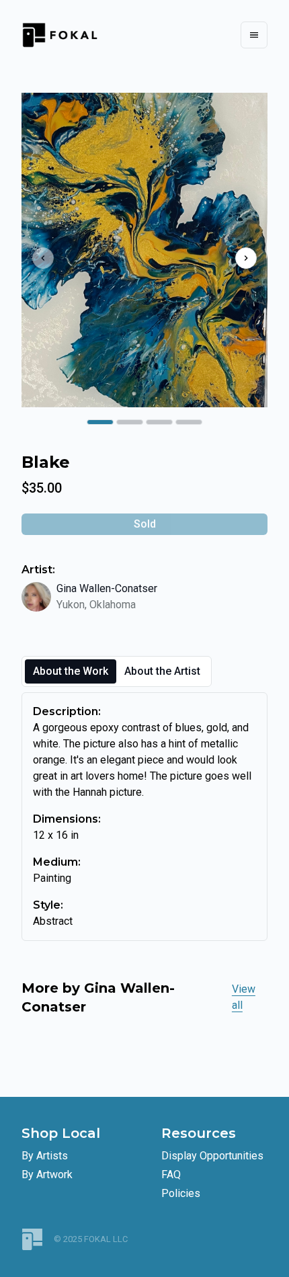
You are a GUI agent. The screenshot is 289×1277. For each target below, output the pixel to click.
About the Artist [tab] (162, 671)
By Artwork (47, 1174)
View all (243, 997)
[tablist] (117, 671)
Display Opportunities (212, 1155)
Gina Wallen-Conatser (106, 588)
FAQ (171, 1174)
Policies (180, 1193)
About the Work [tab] (70, 671)
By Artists (45, 1155)
